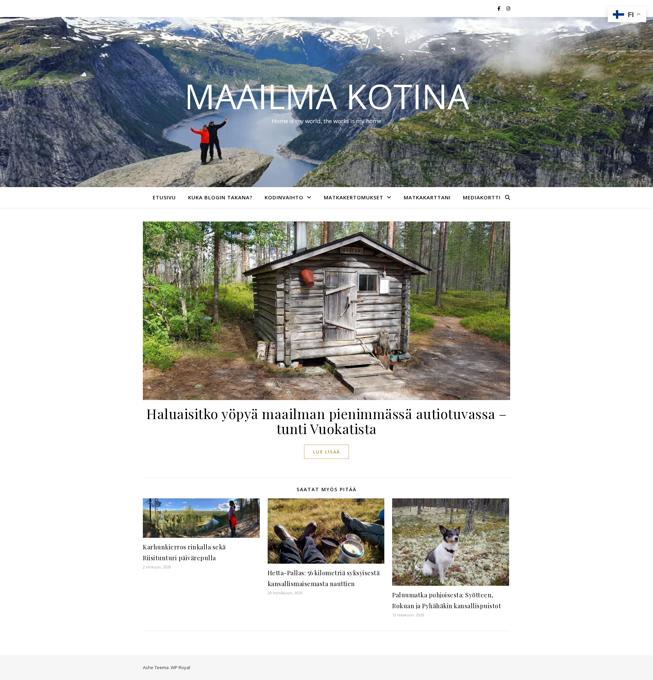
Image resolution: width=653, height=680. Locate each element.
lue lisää (326, 452)
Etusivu (164, 197)
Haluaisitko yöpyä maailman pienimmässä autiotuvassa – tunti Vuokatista (326, 420)
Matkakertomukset (353, 197)
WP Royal (180, 667)
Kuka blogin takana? (220, 197)
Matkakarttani (427, 197)
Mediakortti (482, 197)
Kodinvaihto (284, 197)
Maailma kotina (326, 96)
